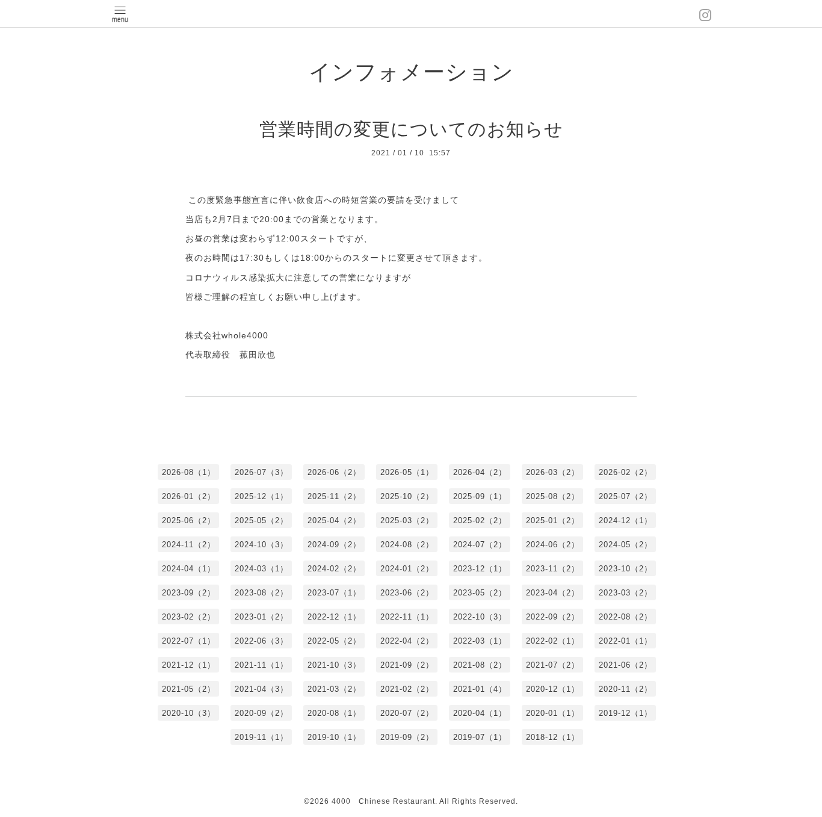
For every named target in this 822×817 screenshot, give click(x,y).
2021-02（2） (407, 689)
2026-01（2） (188, 496)
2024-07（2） (480, 544)
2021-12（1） (188, 664)
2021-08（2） (480, 664)
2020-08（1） (334, 713)
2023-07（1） (334, 592)
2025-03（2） (407, 520)
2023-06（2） (407, 592)
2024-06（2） (552, 544)
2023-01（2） (261, 616)
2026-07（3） (261, 472)
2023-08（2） (261, 592)
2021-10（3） (334, 664)
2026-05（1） (407, 472)
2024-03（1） (261, 568)
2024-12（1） (625, 520)
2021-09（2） (407, 664)
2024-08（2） (407, 544)
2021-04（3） (261, 689)
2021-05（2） (188, 689)
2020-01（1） (552, 713)
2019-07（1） (480, 737)
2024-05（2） (625, 544)
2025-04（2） (334, 520)
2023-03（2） (625, 592)
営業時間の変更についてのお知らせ (411, 129)
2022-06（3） (261, 640)
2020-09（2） (261, 713)
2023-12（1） (480, 568)
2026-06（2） (334, 472)
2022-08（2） (625, 616)
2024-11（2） (188, 544)
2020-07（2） (407, 713)
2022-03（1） (480, 640)
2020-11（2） (625, 689)
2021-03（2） (334, 689)
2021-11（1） (261, 664)
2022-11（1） (407, 616)
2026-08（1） (188, 472)
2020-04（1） (480, 713)
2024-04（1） (188, 568)
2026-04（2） (480, 472)
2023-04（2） (552, 592)
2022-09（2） (552, 616)
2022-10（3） (480, 616)
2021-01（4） (480, 689)
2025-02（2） (480, 520)
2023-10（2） (625, 568)
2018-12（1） (552, 737)
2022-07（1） (188, 640)
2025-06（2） (188, 520)
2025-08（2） (552, 496)
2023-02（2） (188, 616)
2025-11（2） (334, 496)
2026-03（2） (552, 472)
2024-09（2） (334, 544)
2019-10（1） (334, 737)
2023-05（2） (480, 592)
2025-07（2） (625, 496)
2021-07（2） (552, 664)
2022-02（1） (552, 640)
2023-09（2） (188, 592)
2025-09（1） (480, 496)
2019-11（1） (261, 737)
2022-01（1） (625, 640)
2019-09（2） (407, 737)
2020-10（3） (188, 713)
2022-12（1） (334, 616)
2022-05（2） (334, 640)
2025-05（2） (261, 520)
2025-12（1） (261, 496)
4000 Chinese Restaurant (383, 801)
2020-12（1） (552, 689)
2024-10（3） (261, 544)
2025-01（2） (552, 520)
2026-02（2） (625, 472)
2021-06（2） (625, 664)
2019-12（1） (625, 713)
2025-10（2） (407, 496)
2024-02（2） (334, 568)
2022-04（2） (407, 640)
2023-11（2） (552, 568)
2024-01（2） (407, 568)
